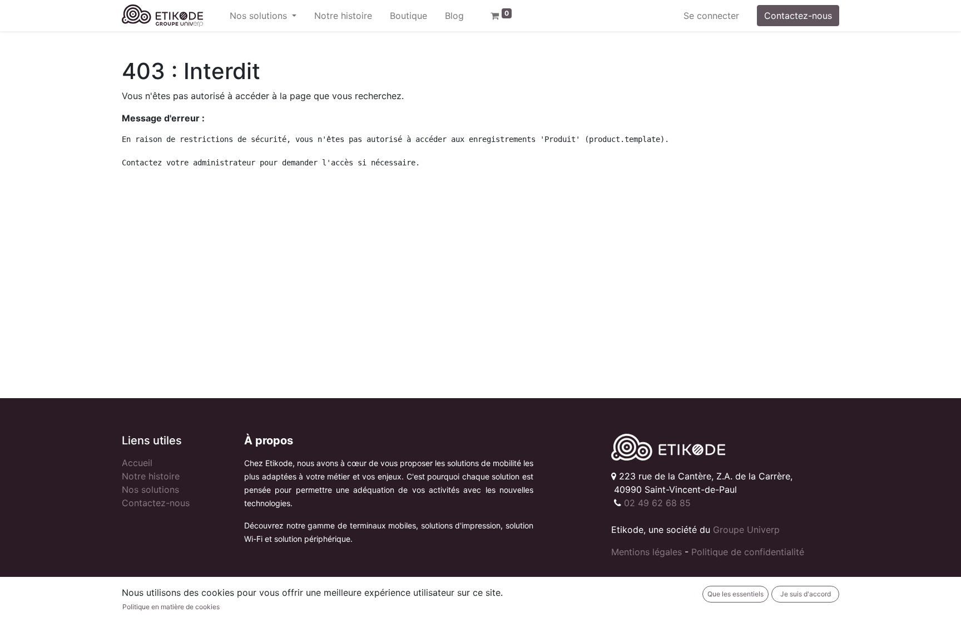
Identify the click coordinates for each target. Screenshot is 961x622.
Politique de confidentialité (747, 551)
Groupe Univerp (746, 529)
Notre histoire (151, 476)
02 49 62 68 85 (657, 502)
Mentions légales (646, 551)
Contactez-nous (798, 15)
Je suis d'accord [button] (805, 594)
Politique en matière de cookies (171, 607)
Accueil (137, 462)
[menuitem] (343, 15)
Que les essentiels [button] (735, 594)
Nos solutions (150, 489)
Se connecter (711, 15)
